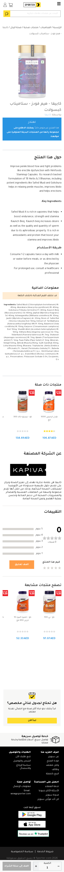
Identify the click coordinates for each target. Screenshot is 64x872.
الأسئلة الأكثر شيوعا (49, 791)
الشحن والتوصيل (22, 761)
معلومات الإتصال (22, 786)
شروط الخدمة (45, 851)
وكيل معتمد (52, 765)
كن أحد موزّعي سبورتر (48, 799)
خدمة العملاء (52, 786)
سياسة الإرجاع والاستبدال (23, 767)
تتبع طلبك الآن (23, 756)
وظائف (55, 769)
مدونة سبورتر (52, 795)
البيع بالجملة (52, 774)
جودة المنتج (53, 761)
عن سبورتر (53, 756)
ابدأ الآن (32, 720)
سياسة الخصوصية (22, 851)
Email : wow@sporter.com (21, 792)
